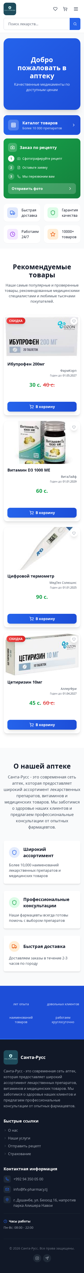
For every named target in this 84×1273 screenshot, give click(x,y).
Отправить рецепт (24, 1145)
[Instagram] (37, 1258)
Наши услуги (19, 1138)
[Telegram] (47, 1258)
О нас (13, 1130)
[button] (42, 125)
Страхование (19, 1153)
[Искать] (75, 24)
